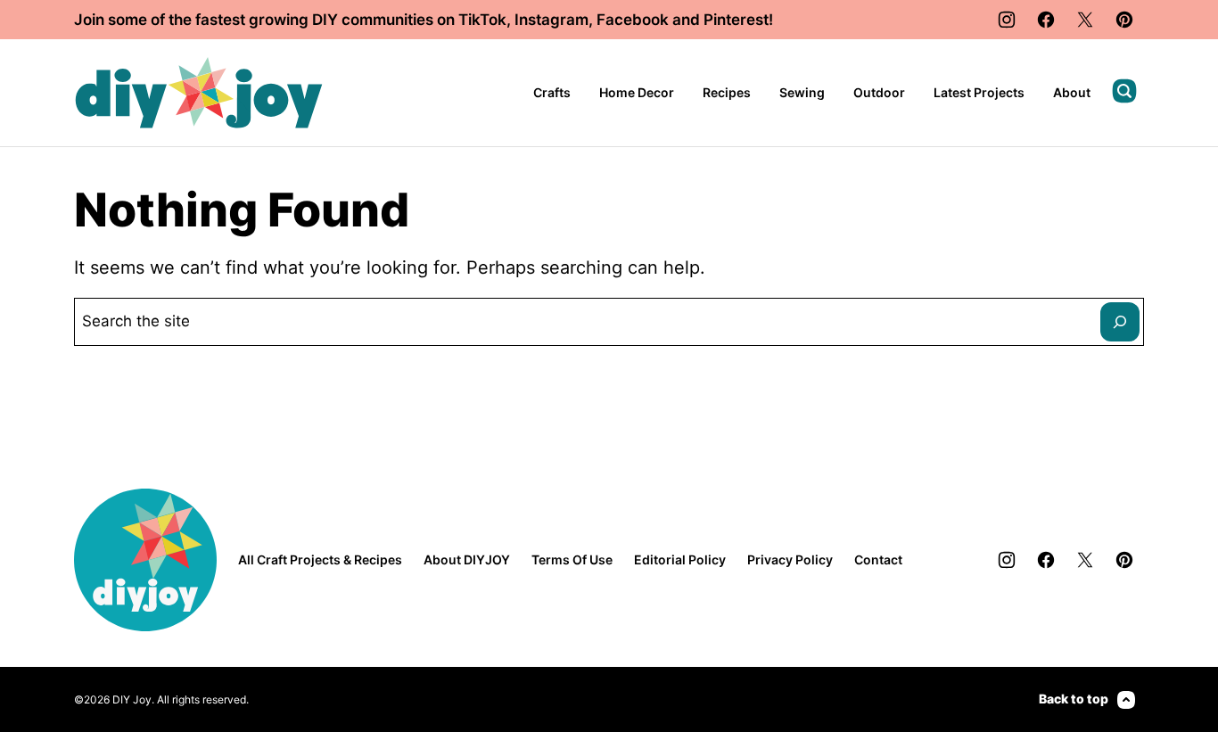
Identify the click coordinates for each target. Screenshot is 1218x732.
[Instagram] (1006, 19)
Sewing (802, 92)
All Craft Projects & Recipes (320, 559)
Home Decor (636, 92)
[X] (1085, 19)
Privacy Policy (790, 559)
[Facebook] (1046, 19)
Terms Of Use (572, 559)
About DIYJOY (467, 559)
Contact (878, 559)
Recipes (727, 92)
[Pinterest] (1124, 19)
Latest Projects (979, 92)
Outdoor (879, 92)
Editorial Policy (680, 559)
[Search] (1124, 91)
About (1071, 92)
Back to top (1073, 698)
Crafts (552, 92)
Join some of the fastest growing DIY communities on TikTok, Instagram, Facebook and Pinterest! (423, 20)
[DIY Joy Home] (199, 92)
